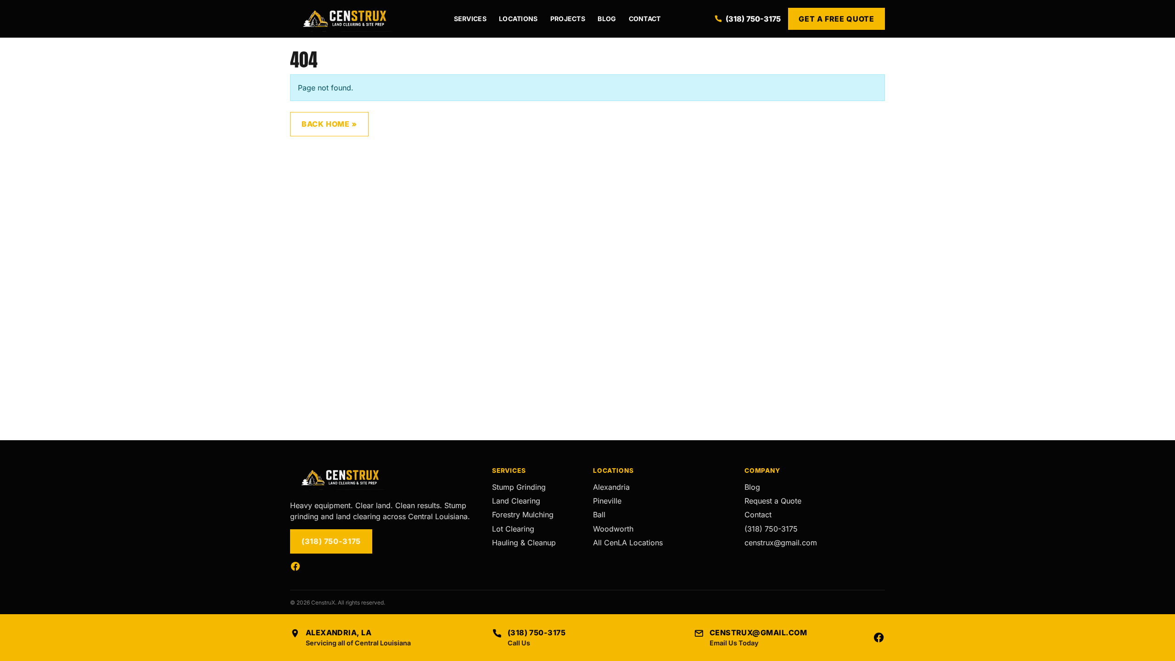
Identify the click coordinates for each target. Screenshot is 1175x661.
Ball (599, 514)
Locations (518, 18)
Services (470, 18)
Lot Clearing (513, 528)
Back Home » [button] (329, 124)
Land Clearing (516, 500)
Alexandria (611, 487)
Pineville (607, 500)
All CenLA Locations (628, 542)
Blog (607, 18)
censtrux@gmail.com (780, 542)
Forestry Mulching (523, 514)
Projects (567, 18)
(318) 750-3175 (753, 18)
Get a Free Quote (836, 18)
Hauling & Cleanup (524, 542)
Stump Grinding (519, 487)
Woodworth (613, 528)
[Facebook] (295, 566)
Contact (645, 18)
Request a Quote (772, 500)
